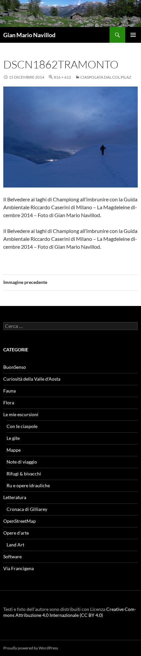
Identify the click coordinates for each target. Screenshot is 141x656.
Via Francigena (18, 568)
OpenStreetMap (19, 521)
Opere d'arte (16, 533)
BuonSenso (14, 367)
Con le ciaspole (22, 426)
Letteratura (14, 497)
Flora (8, 402)
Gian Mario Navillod (29, 34)
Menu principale (133, 35)
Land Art (15, 544)
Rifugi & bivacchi (24, 473)
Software (12, 556)
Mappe (14, 450)
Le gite (13, 438)
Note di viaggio (22, 462)
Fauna (9, 390)
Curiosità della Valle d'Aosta (31, 379)
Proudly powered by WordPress (30, 647)
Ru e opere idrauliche (28, 485)
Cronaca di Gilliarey (27, 509)
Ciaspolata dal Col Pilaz (105, 77)
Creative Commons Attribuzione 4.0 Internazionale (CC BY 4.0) (69, 612)
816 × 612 (62, 77)
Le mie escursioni (20, 414)
